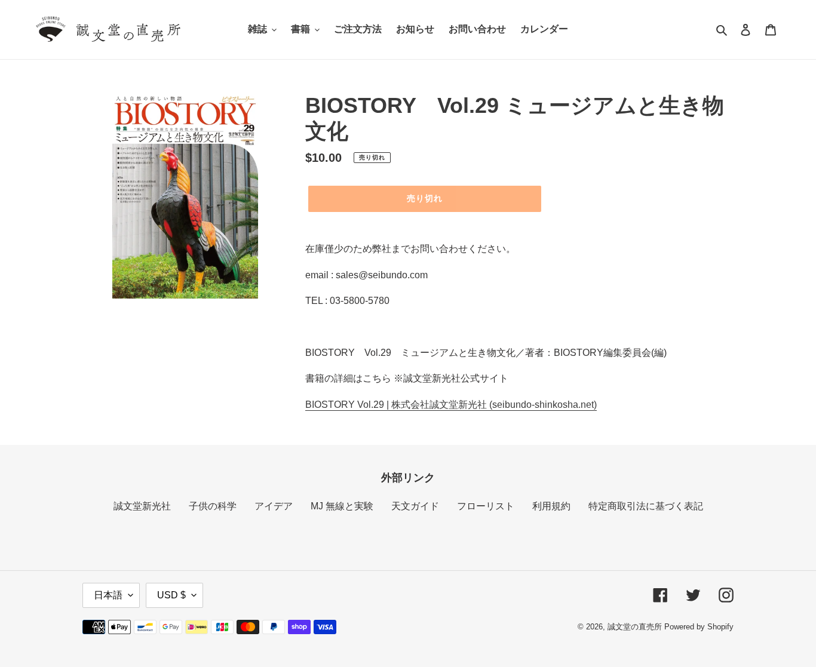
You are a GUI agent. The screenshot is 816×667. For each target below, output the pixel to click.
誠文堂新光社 (142, 506)
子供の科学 (213, 506)
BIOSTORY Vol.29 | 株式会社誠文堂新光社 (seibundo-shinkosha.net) (451, 404)
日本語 (108, 595)
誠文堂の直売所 (635, 626)
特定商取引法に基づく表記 (645, 506)
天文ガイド (415, 506)
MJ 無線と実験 (342, 506)
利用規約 (551, 506)
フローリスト (485, 506)
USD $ (171, 595)
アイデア (273, 506)
